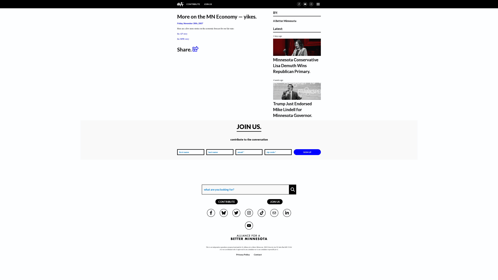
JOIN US (208, 4)
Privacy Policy (243, 254)
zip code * (270, 147)
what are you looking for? (219, 182)
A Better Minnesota (284, 20)
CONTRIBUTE (193, 4)
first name (183, 147)
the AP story (182, 33)
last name (212, 147)
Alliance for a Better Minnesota (253, 247)
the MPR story (183, 38)
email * (240, 147)
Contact (258, 254)
